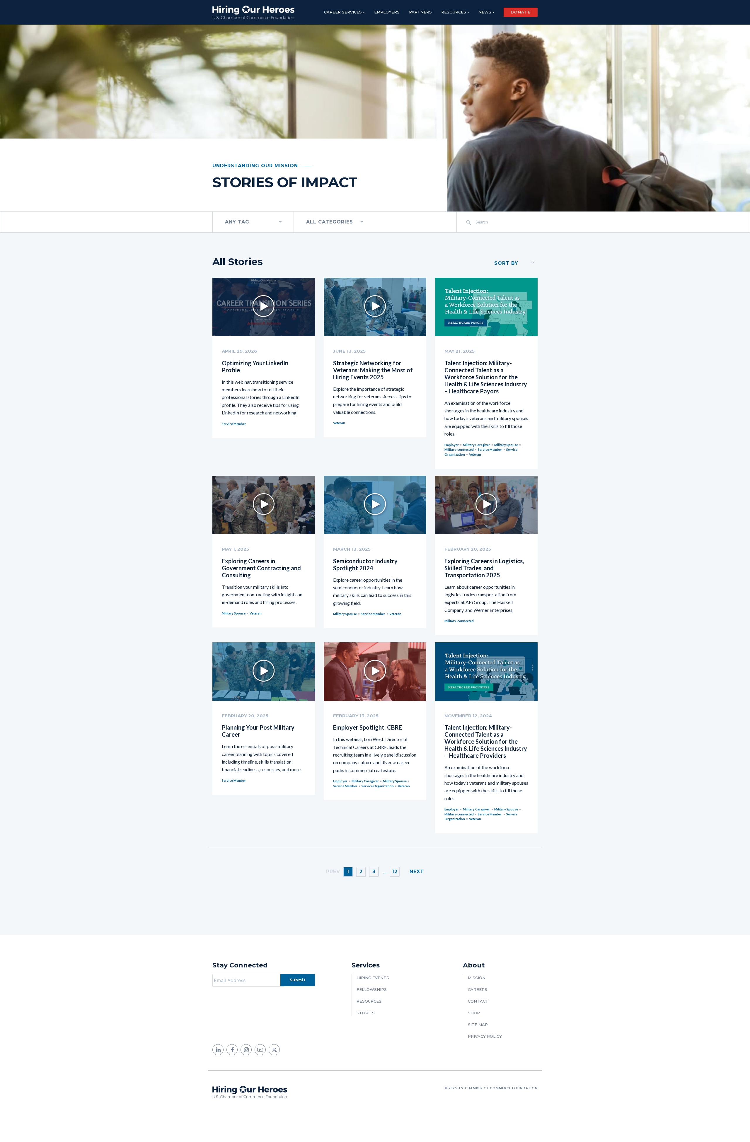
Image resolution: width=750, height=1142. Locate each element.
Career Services (343, 12)
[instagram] (246, 1049)
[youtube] (260, 1049)
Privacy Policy (485, 1036)
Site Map (478, 1024)
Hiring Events (373, 977)
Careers (477, 989)
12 (395, 871)
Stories (366, 1012)
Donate (521, 12)
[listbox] (253, 222)
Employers (387, 12)
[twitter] (274, 1049)
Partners (420, 12)
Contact (478, 1001)
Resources (453, 12)
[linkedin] (218, 1049)
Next (417, 871)
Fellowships (372, 989)
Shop (474, 1012)
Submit (298, 980)
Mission (476, 977)
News (484, 12)
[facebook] (232, 1049)
